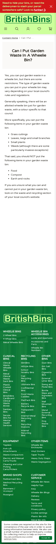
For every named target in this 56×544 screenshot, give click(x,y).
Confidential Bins (27, 389)
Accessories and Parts (39, 342)
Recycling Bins (28, 357)
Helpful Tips (37, 485)
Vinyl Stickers (38, 451)
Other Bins (46, 357)
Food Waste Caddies (27, 395)
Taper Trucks (37, 454)
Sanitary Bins (7, 410)
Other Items (39, 441)
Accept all (45, 538)
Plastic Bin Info (39, 516)
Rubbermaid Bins (12, 479)
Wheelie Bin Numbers (37, 349)
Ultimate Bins (28, 384)
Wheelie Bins (12, 331)
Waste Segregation (41, 462)
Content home (10, 38)
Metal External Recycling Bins (47, 414)
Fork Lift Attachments (10, 449)
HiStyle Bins (27, 366)
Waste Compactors (13, 454)
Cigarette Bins (46, 373)
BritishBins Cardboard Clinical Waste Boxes (8, 401)
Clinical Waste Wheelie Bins (7, 366)
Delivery (35, 496)
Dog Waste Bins (45, 423)
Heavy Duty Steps (40, 458)
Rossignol (8, 494)
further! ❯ (40, 9)
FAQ (33, 489)
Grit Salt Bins (46, 367)
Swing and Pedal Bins (47, 385)
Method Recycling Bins (12, 483)
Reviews (35, 499)
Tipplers (7, 445)
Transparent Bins (27, 411)
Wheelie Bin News (40, 481)
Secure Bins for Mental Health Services (7, 420)
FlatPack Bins (28, 400)
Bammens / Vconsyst (9, 489)
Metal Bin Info (38, 520)
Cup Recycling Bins (26, 378)
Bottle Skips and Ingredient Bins (47, 394)
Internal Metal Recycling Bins (28, 418)
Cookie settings (39, 513)
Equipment (11, 441)
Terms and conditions (36, 504)
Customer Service (38, 476)
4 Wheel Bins (9, 339)
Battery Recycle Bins (27, 405)
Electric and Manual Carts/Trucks (13, 459)
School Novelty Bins (27, 371)
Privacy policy (38, 509)
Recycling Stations (26, 425)
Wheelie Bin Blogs (40, 492)
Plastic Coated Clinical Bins (7, 388)
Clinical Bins (9, 357)
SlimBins (25, 362)
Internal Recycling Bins (26, 433)
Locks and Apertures (42, 338)
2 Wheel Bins (9, 335)
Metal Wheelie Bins (13, 342)
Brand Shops (12, 475)
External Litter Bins (47, 379)
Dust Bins (47, 362)
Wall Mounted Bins (46, 404)
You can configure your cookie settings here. (18, 538)
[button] (5, 29)
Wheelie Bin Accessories (40, 333)
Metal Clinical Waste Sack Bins (8, 377)
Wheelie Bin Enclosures (37, 446)
